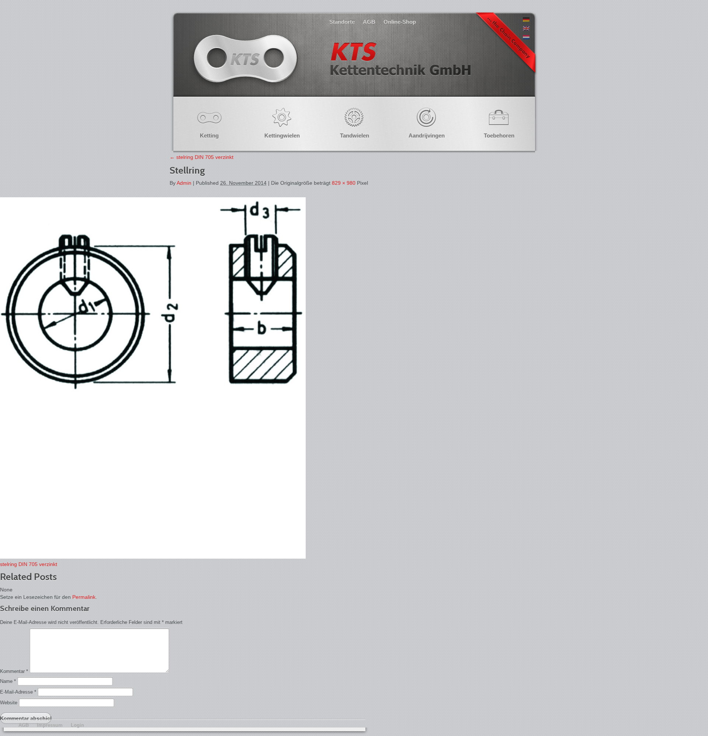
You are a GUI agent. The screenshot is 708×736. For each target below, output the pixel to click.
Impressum (50, 725)
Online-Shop (400, 21)
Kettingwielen (282, 135)
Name (8, 681)
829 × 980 (343, 183)
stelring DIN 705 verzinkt (201, 157)
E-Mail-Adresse (18, 692)
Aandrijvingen (427, 135)
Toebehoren (499, 135)
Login (77, 725)
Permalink (84, 597)
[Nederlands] (526, 38)
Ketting (209, 135)
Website (8, 702)
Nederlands (331, 66)
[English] (526, 29)
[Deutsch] (526, 20)
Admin (184, 183)
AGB (369, 21)
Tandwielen (354, 135)
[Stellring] (153, 557)
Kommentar (14, 671)
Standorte (342, 21)
